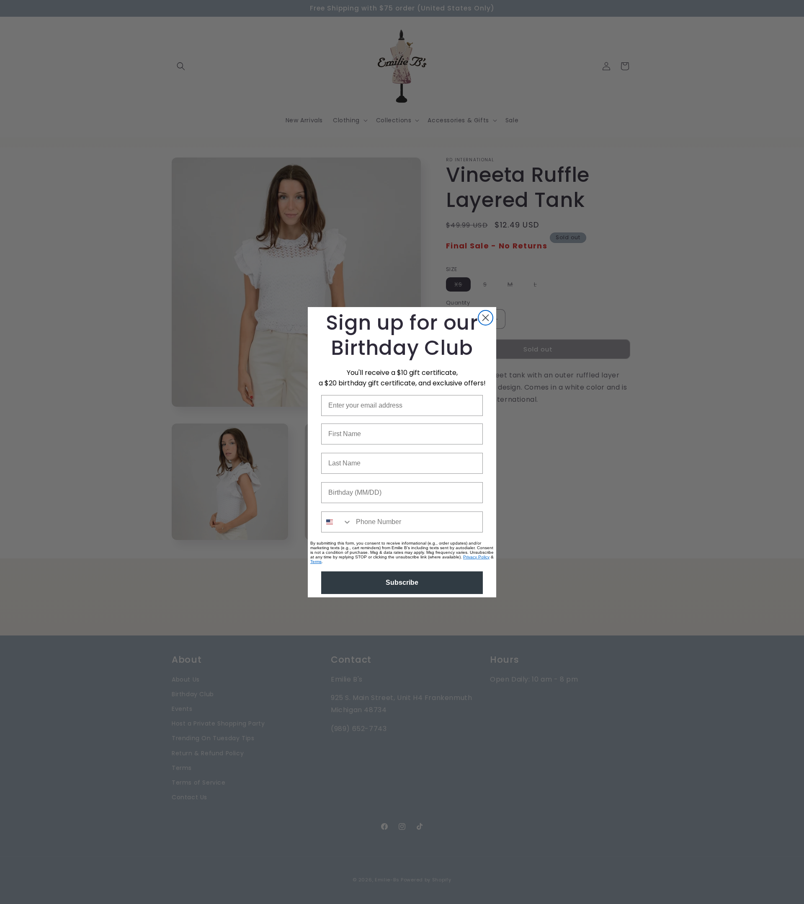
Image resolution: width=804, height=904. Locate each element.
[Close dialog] (485, 317)
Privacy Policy (476, 557)
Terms (316, 561)
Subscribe (402, 582)
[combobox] (337, 522)
